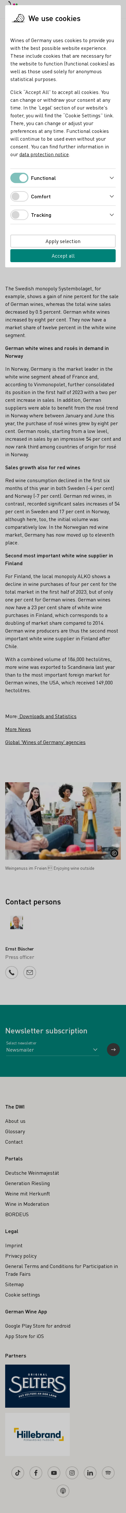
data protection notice (44, 154)
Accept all (63, 255)
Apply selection (63, 241)
